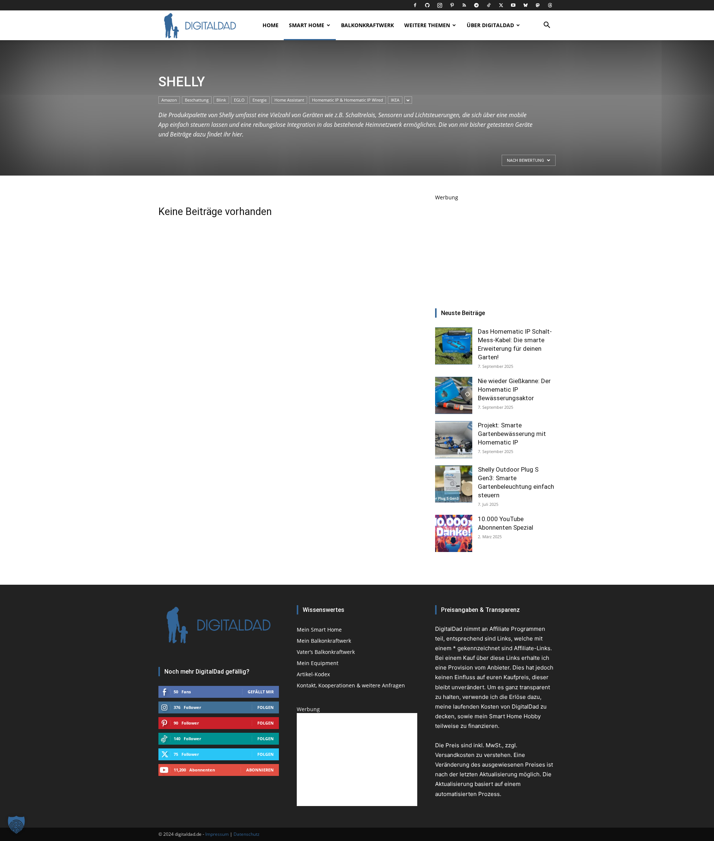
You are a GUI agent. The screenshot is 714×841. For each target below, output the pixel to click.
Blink (221, 100)
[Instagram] (439, 5)
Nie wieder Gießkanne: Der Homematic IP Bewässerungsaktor (514, 389)
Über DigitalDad (490, 25)
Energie (260, 100)
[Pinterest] (451, 5)
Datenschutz (247, 834)
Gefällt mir (261, 691)
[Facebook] (415, 5)
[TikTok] (488, 5)
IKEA (395, 100)
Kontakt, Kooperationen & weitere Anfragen (351, 685)
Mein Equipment (317, 663)
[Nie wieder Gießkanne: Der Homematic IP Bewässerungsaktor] (453, 395)
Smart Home (306, 25)
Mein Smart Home (319, 629)
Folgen (265, 707)
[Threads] (550, 5)
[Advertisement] (495, 247)
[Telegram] (476, 5)
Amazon (169, 100)
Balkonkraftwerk (367, 25)
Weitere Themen (427, 25)
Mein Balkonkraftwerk (324, 640)
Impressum (217, 834)
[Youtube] (513, 5)
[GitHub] (427, 5)
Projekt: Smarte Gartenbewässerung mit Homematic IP (512, 433)
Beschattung (197, 100)
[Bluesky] (525, 5)
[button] (547, 25)
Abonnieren (260, 770)
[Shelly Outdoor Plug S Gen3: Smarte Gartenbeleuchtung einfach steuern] (453, 484)
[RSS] (464, 5)
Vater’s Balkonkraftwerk (326, 651)
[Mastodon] (537, 5)
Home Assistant (289, 100)
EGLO (239, 100)
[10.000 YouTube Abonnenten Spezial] (453, 533)
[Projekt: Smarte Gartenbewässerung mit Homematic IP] (453, 439)
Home (271, 25)
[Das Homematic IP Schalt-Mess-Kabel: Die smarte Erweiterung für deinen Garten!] (453, 346)
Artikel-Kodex (313, 674)
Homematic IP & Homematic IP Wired (347, 100)
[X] (500, 5)
